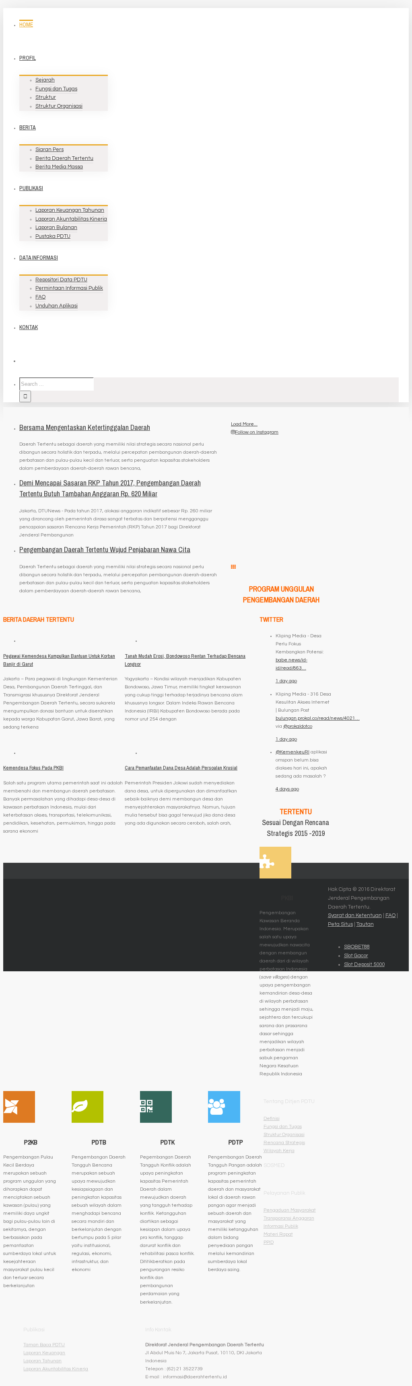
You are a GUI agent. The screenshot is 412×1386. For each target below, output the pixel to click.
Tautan (365, 924)
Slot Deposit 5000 (364, 964)
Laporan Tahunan (42, 1360)
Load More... (244, 424)
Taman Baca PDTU (44, 1344)
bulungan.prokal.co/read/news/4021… (318, 718)
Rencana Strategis (284, 1142)
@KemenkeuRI (292, 752)
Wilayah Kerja (279, 1150)
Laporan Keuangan (44, 1352)
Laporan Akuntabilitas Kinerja (55, 1369)
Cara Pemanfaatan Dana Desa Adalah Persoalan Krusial (181, 767)
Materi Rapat (278, 1234)
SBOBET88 (357, 947)
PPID (269, 1242)
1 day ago (286, 681)
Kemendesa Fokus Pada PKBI (33, 767)
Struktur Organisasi (284, 1134)
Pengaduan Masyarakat (290, 1210)
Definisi (272, 1118)
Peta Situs (340, 924)
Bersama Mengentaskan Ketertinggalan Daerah (84, 427)
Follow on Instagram (256, 432)
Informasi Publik (281, 1226)
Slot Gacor (356, 955)
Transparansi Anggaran (289, 1218)
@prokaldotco (297, 726)
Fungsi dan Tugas (283, 1126)
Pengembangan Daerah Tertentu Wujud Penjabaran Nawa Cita (104, 550)
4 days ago (287, 789)
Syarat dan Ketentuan (355, 915)
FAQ (390, 915)
